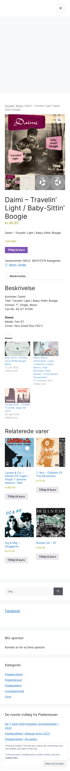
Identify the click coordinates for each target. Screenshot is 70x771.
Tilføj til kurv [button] (16, 496)
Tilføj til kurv (16, 250)
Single (22, 264)
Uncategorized (14, 691)
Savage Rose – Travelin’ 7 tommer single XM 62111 (17, 407)
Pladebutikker (14, 674)
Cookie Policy (11, 757)
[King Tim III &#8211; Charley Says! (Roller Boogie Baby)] (17, 349)
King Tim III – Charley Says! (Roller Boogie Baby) (16, 360)
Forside (9, 105)
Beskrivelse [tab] (18, 276)
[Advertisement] (35, 53)
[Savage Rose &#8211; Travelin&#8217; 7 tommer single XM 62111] (17, 395)
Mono (19, 105)
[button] (59, 120)
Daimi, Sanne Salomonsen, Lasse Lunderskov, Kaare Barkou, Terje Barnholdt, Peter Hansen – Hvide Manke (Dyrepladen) (45, 367)
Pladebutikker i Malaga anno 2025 (27, 733)
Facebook (12, 611)
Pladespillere (13, 685)
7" (6, 264)
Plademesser (13, 680)
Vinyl (8, 696)
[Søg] (58, 591)
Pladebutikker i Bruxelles (21, 739)
